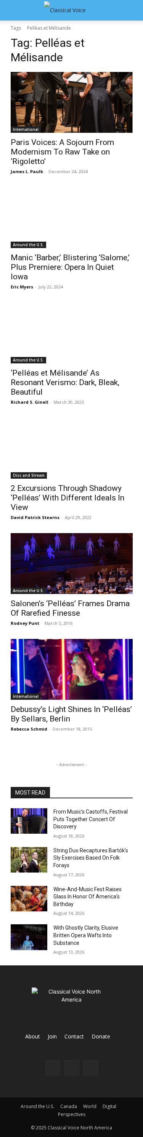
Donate (101, 1036)
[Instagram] (71, 1067)
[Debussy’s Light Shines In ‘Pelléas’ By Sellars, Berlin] (72, 669)
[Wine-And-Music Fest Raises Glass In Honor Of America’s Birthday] (29, 898)
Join (52, 1036)
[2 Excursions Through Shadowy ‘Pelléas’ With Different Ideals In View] (72, 448)
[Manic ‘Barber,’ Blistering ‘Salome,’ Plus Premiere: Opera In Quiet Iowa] (72, 217)
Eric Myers (22, 287)
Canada (68, 1106)
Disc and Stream (29, 475)
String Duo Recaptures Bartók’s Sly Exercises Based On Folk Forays (90, 857)
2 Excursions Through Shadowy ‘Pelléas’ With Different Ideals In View (67, 498)
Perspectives (71, 1114)
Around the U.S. (28, 244)
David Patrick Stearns (35, 517)
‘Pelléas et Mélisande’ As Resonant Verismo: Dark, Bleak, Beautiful (65, 382)
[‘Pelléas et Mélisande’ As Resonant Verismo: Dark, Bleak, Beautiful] (72, 333)
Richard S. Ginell (29, 402)
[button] (16, 10)
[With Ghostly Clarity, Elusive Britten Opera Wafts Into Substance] (29, 937)
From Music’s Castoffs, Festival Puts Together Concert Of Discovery (90, 819)
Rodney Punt (25, 623)
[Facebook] (52, 1067)
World (89, 1106)
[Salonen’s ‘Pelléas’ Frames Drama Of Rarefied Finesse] (72, 563)
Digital (109, 1106)
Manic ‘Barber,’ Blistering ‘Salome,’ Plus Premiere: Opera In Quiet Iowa (70, 267)
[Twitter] (90, 1067)
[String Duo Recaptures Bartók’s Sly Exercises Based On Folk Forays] (29, 860)
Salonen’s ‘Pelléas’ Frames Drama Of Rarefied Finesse (70, 608)
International (26, 129)
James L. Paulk (27, 171)
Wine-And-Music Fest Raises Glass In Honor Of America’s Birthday (87, 896)
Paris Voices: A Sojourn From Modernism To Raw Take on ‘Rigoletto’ (62, 152)
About (32, 1036)
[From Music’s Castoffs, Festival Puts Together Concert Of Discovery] (29, 821)
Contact (74, 1036)
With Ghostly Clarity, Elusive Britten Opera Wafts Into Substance (85, 935)
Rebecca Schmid (29, 729)
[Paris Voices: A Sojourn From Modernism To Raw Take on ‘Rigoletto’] (72, 102)
